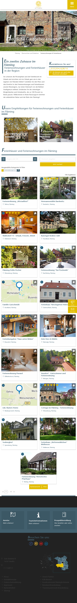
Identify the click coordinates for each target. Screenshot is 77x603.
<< (3, 492)
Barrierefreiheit (9, 588)
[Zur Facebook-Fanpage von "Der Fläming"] (30, 544)
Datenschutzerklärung (12, 582)
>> (14, 492)
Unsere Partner (48, 577)
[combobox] (19, 159)
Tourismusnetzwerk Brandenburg (55, 588)
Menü (72, 7)
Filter (45, 487)
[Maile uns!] (61, 73)
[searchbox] (16, 159)
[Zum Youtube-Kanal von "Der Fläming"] (41, 544)
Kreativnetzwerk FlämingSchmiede (55, 582)
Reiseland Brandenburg (51, 585)
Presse (6, 577)
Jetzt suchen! (57, 164)
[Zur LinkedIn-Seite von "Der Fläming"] (46, 544)
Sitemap (7, 591)
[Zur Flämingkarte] (55, 564)
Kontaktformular (10, 580)
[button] (72, 310)
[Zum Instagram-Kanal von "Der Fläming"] (35, 544)
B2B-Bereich (47, 580)
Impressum (8, 585)
